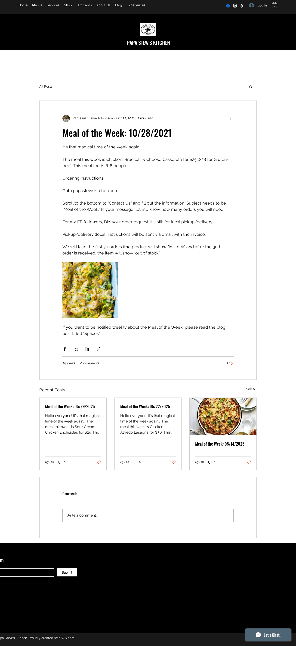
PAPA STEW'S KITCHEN (148, 42)
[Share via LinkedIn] (87, 349)
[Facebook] (228, 5)
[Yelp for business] (242, 5)
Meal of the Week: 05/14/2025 (219, 444)
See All (251, 389)
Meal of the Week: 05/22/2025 (145, 406)
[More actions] (231, 118)
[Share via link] (98, 349)
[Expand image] (90, 290)
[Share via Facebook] (64, 349)
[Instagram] (235, 5)
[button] (274, 5)
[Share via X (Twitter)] (76, 349)
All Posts (45, 86)
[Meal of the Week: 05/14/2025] (223, 416)
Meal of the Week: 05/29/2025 (70, 406)
